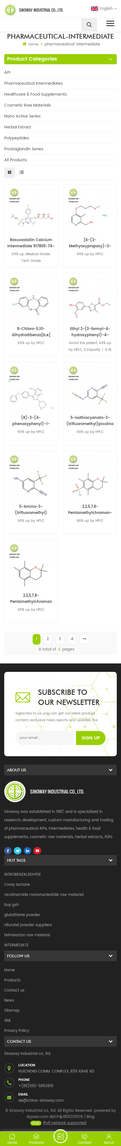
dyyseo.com (37, 1117)
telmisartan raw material (27, 935)
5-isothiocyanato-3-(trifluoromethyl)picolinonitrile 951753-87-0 (90, 421)
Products (12, 980)
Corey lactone (17, 885)
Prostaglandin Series (23, 149)
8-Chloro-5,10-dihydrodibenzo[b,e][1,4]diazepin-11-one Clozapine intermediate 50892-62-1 (31, 332)
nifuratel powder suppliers (28, 925)
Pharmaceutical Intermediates (33, 83)
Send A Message (60, 1136)
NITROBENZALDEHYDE (22, 875)
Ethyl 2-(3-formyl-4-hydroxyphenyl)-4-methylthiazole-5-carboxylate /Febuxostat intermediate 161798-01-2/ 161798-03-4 (90, 332)
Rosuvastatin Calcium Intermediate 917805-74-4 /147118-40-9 (31, 243)
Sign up (91, 738)
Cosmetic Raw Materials (27, 105)
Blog (91, 1117)
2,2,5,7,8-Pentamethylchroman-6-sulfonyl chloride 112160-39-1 (90, 510)
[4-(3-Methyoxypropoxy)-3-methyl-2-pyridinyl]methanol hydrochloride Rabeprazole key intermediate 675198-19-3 (90, 243)
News (9, 1001)
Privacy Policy (16, 1031)
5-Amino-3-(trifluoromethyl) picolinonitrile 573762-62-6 (31, 510)
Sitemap (12, 1011)
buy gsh (11, 905)
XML (7, 1021)
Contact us (14, 990)
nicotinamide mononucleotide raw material (44, 895)
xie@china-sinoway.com (41, 1101)
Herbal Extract (17, 127)
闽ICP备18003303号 (66, 1117)
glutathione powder (22, 915)
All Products (15, 160)
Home (33, 44)
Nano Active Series (22, 116)
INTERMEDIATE (16, 945)
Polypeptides (16, 138)
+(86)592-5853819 (35, 1086)
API (7, 72)
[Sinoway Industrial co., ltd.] (31, 10)
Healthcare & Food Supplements (35, 94)
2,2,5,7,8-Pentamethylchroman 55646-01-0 (31, 599)
